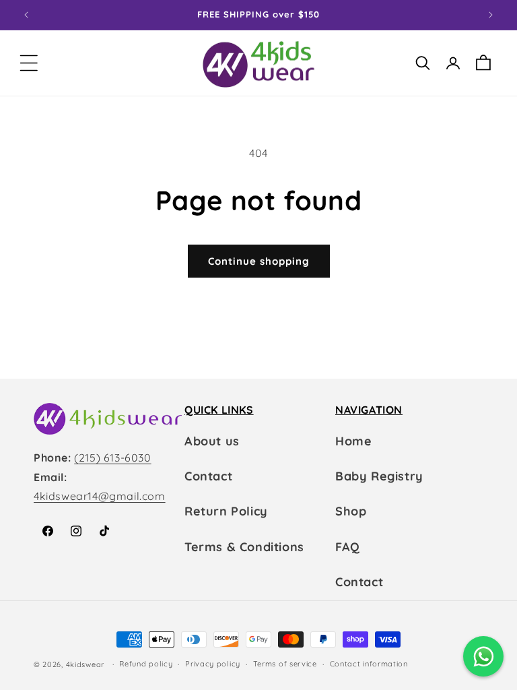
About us (212, 441)
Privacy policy (212, 663)
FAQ (347, 547)
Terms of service (285, 663)
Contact (208, 476)
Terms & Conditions (244, 547)
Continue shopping (259, 261)
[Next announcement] (491, 15)
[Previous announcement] (26, 15)
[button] (28, 63)
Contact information (369, 663)
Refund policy (145, 663)
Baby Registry (379, 476)
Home (353, 441)
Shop (350, 511)
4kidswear (85, 664)
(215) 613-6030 (112, 457)
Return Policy (226, 511)
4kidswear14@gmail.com (100, 496)
